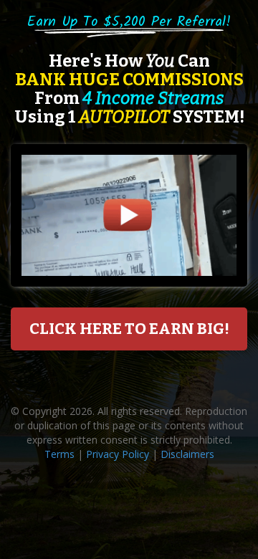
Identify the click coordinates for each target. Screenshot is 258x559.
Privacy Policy (117, 454)
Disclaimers (187, 454)
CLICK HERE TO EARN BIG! (129, 328)
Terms (59, 454)
